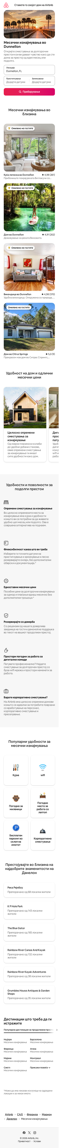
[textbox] (16, 82)
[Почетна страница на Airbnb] (6, 5)
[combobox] (29, 71)
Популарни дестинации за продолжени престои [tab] (29, 1029)
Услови (37, 1141)
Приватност (24, 1141)
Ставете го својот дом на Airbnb (33, 5)
